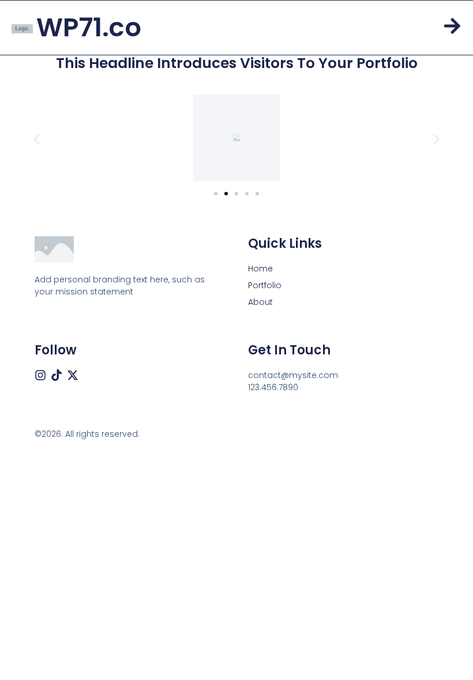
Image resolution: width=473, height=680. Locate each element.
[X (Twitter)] (72, 375)
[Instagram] (40, 375)
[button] (36, 139)
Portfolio (264, 285)
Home (260, 268)
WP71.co (88, 27)
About (260, 302)
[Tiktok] (56, 375)
